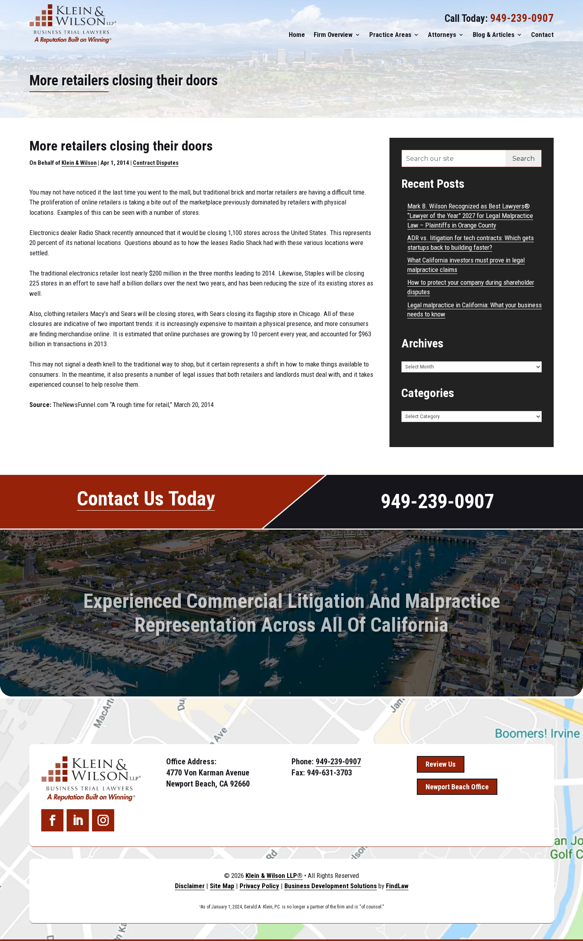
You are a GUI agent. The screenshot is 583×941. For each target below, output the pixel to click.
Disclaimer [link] (190, 886)
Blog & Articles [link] (493, 34)
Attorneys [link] (442, 34)
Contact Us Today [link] (146, 498)
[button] (52, 820)
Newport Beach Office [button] (457, 787)
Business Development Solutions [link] (330, 886)
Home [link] (297, 34)
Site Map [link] (222, 886)
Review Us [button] (441, 764)
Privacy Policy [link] (259, 886)
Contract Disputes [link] (155, 162)
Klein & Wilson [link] (79, 162)
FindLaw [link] (397, 886)
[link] (73, 24)
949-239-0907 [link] (522, 18)
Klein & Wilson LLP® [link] (274, 875)
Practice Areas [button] (390, 34)
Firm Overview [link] (333, 34)
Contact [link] (542, 34)
